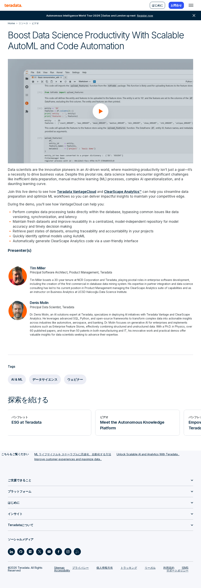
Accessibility (62, 570)
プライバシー (80, 567)
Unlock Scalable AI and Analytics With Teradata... (148, 454)
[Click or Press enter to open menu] (191, 5)
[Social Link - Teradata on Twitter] (39, 551)
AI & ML (17, 379)
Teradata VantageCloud (76, 192)
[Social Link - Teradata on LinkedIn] (11, 551)
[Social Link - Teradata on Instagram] (67, 551)
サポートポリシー (177, 570)
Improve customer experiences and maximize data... (68, 459)
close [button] (194, 15)
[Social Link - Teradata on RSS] (77, 551)
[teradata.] (13, 5)
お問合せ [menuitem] (176, 5)
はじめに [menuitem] (157, 5)
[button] (100, 111)
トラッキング (129, 567)
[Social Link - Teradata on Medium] (30, 551)
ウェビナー (75, 379)
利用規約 (168, 567)
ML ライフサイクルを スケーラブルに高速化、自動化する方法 (72, 454)
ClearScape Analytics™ (123, 192)
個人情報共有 (104, 567)
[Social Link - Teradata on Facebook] (58, 551)
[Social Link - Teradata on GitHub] (20, 551)
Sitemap (59, 567)
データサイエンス (45, 379)
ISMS (185, 567)
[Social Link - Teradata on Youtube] (49, 551)
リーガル (150, 567)
